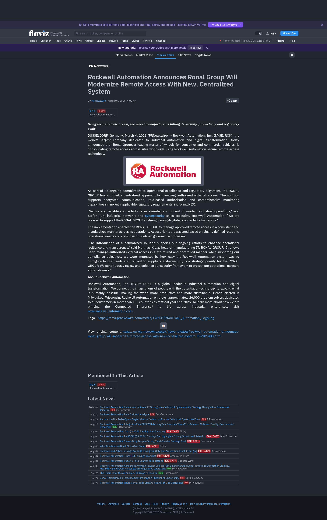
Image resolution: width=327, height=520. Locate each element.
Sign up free (289, 33)
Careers (126, 503)
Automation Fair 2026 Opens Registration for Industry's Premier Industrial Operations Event (150, 419)
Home (33, 40)
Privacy (165, 503)
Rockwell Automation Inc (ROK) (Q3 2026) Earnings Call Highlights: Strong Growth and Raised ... (153, 436)
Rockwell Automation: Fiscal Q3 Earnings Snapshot (128, 455)
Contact (137, 503)
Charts (68, 40)
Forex (124, 40)
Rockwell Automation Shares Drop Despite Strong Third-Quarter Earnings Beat (143, 441)
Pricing (280, 40)
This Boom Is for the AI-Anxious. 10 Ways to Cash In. (128, 472)
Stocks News (165, 55)
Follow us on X (179, 503)
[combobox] (110, 33)
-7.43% (173, 431)
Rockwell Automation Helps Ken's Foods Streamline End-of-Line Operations (141, 482)
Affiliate (101, 503)
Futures (113, 40)
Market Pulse (144, 55)
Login (273, 33)
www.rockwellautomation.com (110, 311)
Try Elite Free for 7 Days (223, 24)
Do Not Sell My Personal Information (210, 503)
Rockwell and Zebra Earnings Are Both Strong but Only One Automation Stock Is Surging (148, 450)
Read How (195, 47)
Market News (124, 55)
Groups (89, 40)
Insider (101, 40)
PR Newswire (98, 100)
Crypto (135, 40)
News (79, 40)
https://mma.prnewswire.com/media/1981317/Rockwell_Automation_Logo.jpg (156, 318)
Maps (57, 40)
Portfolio (147, 40)
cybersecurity (155, 216)
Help (292, 40)
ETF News (184, 55)
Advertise (113, 503)
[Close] (322, 25)
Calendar (161, 40)
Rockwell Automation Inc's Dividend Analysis (124, 414)
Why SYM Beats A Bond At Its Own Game (122, 446)
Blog (147, 503)
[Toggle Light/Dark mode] (259, 33)
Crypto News (203, 55)
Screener (45, 40)
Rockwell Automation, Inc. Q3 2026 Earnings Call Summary (133, 431)
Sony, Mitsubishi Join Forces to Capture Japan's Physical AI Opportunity (139, 477)
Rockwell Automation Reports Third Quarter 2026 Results (131, 460)
